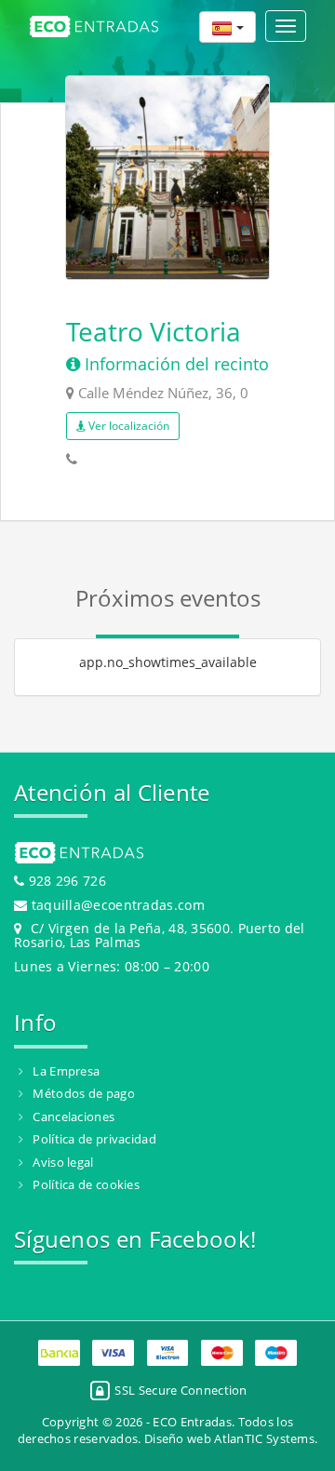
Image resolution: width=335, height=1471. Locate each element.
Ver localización (127, 426)
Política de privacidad (94, 1138)
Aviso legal (63, 1162)
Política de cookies (86, 1184)
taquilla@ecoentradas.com (118, 905)
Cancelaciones (73, 1116)
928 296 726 (65, 880)
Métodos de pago (84, 1093)
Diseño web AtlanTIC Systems (229, 1438)
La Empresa (66, 1071)
